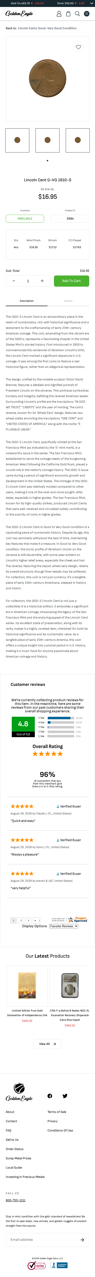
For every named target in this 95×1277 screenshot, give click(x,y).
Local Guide (14, 1168)
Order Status (15, 1149)
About (10, 1112)
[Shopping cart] (68, 13)
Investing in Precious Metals (25, 1177)
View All (44, 1044)
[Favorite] (78, 47)
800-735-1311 (15, 1200)
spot (22, 1221)
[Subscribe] (82, 1240)
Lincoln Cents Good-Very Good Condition (47, 28)
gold (47, 1216)
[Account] (59, 13)
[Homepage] (19, 13)
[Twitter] (67, 1096)
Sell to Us (12, 1140)
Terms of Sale (57, 1112)
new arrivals (40, 1221)
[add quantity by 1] (42, 281)
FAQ (8, 1130)
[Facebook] (52, 1096)
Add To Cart (71, 281)
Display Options (34, 926)
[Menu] (86, 13)
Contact (11, 1121)
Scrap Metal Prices (18, 1158)
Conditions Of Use (60, 1130)
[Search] (77, 13)
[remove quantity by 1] (13, 281)
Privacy (53, 1121)
